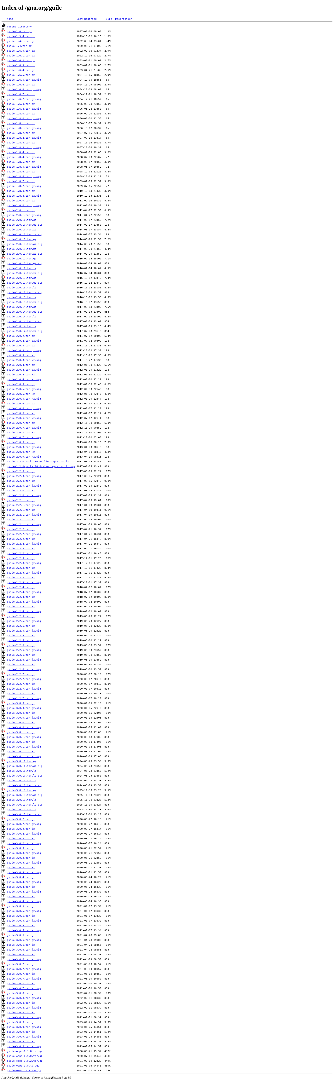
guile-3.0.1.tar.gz (21, 732)
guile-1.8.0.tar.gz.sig (24, 118)
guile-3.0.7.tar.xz (21, 983)
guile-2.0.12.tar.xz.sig (25, 273)
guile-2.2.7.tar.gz (21, 674)
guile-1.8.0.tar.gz (21, 113)
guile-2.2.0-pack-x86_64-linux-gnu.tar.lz (38, 461)
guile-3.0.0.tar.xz (21, 722)
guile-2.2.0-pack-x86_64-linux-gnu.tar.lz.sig (41, 466)
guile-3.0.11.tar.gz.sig (25, 795)
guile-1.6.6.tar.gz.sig (24, 89)
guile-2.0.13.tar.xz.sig (25, 302)
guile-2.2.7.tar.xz (21, 693)
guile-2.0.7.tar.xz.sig (24, 437)
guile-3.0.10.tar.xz (21, 780)
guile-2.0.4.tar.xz (21, 374)
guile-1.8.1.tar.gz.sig (24, 128)
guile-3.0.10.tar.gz (21, 761)
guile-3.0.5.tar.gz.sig (24, 911)
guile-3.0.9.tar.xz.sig (24, 1046)
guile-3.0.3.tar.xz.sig (24, 872)
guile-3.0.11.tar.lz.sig (25, 804)
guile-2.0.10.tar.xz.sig (25, 234)
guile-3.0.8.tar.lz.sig (24, 1007)
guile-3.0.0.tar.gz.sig (24, 708)
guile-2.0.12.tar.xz (21, 268)
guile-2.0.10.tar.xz (21, 229)
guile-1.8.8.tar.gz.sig (24, 195)
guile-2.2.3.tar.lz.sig (24, 572)
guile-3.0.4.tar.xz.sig (24, 901)
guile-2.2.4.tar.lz (21, 596)
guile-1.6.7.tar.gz (21, 94)
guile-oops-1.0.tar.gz (23, 1065)
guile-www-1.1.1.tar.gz (24, 1070)
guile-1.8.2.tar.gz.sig (24, 137)
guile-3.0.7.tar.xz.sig (24, 988)
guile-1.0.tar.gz (19, 31)
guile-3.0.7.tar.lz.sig (24, 978)
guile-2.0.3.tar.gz (21, 345)
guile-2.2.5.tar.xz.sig (24, 640)
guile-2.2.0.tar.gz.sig (24, 476)
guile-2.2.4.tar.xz (21, 606)
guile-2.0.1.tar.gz (21, 210)
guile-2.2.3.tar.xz (21, 577)
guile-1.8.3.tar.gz (21, 142)
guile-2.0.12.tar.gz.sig (25, 263)
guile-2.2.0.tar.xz (21, 490)
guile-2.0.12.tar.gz (21, 258)
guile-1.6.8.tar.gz (21, 103)
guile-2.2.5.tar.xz (21, 635)
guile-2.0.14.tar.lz (21, 316)
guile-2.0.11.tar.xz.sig (25, 253)
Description (123, 18)
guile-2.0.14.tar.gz (21, 306)
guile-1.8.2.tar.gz (21, 132)
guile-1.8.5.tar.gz (21, 161)
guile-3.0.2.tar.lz (21, 828)
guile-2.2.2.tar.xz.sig (24, 553)
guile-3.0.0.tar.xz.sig (24, 727)
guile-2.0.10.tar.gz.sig (25, 224)
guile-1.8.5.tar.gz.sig (24, 166)
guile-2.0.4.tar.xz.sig (24, 379)
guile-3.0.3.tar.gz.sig (24, 853)
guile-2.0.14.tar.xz (21, 326)
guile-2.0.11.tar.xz (21, 248)
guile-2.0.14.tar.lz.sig (25, 321)
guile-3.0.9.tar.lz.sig (24, 1036)
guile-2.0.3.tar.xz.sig (24, 360)
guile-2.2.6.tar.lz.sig (24, 659)
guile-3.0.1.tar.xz (21, 751)
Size (109, 18)
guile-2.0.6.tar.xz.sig (24, 418)
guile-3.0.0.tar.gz (21, 703)
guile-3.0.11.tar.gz (21, 790)
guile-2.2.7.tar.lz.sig (24, 688)
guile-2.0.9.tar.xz (21, 451)
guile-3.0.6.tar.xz (21, 954)
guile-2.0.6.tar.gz (21, 403)
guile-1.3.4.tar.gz (21, 36)
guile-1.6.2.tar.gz (21, 60)
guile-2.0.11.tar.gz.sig (25, 244)
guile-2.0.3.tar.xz (21, 355)
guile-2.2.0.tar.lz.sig (24, 485)
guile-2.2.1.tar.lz (21, 509)
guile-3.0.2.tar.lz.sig (24, 833)
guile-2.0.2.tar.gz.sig (24, 340)
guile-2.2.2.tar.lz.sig (24, 543)
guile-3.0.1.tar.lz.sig (24, 746)
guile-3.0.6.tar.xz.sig (24, 959)
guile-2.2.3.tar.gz (21, 558)
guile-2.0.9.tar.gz (21, 442)
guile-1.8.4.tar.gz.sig (24, 157)
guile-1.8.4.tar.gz (21, 152)
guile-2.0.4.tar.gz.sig (24, 369)
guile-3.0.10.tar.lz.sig (25, 775)
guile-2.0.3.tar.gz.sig (24, 350)
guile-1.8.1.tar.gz (21, 123)
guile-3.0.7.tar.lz (21, 973)
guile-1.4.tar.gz (19, 45)
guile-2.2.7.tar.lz (21, 683)
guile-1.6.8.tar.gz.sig (24, 108)
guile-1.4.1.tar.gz (21, 41)
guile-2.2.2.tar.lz (21, 538)
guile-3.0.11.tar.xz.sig (25, 814)
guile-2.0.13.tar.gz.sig (25, 282)
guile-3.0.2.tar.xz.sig (24, 843)
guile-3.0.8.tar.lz (21, 1002)
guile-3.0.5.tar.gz (21, 906)
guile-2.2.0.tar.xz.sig (24, 495)
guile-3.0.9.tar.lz (21, 1031)
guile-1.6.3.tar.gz (21, 65)
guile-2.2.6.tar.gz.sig (24, 650)
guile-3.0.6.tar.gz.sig (24, 940)
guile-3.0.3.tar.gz (21, 848)
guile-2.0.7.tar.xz (21, 432)
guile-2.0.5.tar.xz (21, 393)
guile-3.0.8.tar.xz (21, 1012)
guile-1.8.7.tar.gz (21, 181)
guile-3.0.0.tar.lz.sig (24, 717)
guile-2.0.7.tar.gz (21, 422)
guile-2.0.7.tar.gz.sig (24, 427)
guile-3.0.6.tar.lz (21, 944)
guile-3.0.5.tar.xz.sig (24, 930)
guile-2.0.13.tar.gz (21, 277)
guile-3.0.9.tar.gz (21, 1022)
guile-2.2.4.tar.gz (21, 587)
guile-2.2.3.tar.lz (21, 567)
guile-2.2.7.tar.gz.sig (24, 679)
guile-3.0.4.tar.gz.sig (24, 882)
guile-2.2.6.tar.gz (21, 645)
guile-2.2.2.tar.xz (21, 548)
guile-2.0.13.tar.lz (21, 287)
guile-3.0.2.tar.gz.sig (24, 824)
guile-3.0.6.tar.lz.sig (24, 949)
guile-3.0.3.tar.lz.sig (24, 862)
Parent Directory (19, 26)
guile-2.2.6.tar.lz (21, 654)
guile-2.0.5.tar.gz (21, 384)
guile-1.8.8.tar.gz (21, 190)
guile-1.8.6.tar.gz (21, 171)
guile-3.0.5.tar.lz (21, 915)
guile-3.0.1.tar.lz (21, 741)
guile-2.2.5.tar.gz (21, 616)
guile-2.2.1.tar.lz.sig (24, 514)
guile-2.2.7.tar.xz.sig (24, 698)
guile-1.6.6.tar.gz (21, 84)
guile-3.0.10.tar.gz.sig (25, 766)
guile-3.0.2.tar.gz (21, 819)
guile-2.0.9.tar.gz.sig (24, 447)
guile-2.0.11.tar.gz (21, 239)
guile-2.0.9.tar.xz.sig (24, 456)
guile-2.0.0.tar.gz (21, 200)
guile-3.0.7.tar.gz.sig (24, 969)
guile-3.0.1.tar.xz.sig (24, 756)
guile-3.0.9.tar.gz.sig (24, 1027)
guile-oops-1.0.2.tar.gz (25, 1060)
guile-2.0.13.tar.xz (21, 297)
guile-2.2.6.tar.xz (21, 664)
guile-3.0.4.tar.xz (21, 896)
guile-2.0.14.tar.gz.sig (25, 311)
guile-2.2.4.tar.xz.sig (24, 611)
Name (10, 18)
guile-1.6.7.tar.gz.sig (24, 99)
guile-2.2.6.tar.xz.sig (24, 669)
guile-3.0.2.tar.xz (21, 838)
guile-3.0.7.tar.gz (21, 964)
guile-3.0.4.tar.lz (21, 886)
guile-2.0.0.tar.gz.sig (24, 205)
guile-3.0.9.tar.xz (21, 1041)
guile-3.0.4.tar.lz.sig (24, 891)
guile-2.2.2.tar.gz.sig (24, 534)
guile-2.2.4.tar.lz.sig (24, 601)
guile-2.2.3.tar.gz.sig (24, 563)
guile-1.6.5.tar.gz (21, 74)
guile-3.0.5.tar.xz (21, 925)
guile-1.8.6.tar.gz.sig (24, 176)
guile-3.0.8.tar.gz (21, 993)
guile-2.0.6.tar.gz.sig (24, 408)
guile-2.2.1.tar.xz (21, 519)
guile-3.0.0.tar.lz (21, 712)
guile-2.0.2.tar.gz (21, 335)
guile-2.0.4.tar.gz (21, 364)
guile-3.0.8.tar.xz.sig (24, 1017)
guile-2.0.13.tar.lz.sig (25, 292)
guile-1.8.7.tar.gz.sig (24, 186)
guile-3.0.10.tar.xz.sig (25, 785)
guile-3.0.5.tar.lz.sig (24, 920)
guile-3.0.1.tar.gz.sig (24, 737)
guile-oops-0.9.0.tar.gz (25, 1056)
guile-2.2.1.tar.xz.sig (24, 524)
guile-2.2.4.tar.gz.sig (24, 592)
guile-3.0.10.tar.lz (21, 770)
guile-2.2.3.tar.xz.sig (24, 582)
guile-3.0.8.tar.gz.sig (24, 998)
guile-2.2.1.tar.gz (21, 500)
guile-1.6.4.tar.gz (21, 70)
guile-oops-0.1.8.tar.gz (25, 1051)
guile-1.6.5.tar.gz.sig (24, 79)
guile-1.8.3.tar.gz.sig (24, 147)
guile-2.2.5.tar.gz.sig (24, 621)
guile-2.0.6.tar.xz (21, 413)
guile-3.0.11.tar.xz (21, 809)
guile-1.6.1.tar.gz (21, 55)
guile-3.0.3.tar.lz (21, 857)
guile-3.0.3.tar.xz (21, 867)
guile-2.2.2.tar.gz (21, 529)
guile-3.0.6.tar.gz (21, 935)
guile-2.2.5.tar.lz (21, 625)
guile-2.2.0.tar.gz (21, 471)
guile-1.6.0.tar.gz (21, 50)
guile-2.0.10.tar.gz (21, 219)
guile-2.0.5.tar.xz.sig (24, 398)
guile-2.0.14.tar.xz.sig (25, 331)
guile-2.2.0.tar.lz (21, 480)
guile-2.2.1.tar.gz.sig (24, 505)
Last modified (87, 18)
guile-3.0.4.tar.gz (21, 877)
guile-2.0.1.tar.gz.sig (24, 215)
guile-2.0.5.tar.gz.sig (24, 389)
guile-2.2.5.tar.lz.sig (24, 630)
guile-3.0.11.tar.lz (21, 799)
